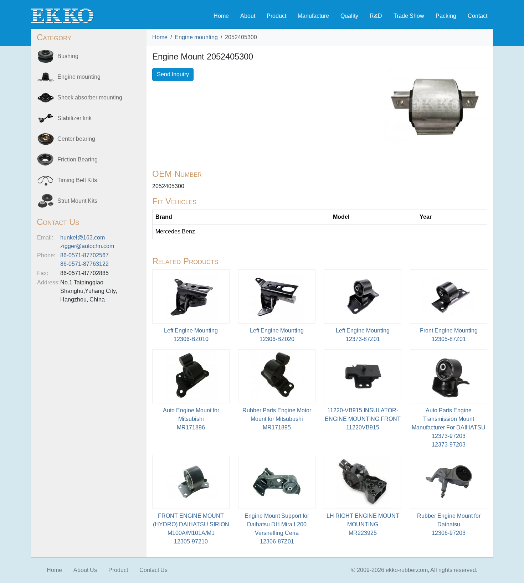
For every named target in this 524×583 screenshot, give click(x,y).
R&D (376, 16)
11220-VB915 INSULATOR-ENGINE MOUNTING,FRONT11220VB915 (363, 418)
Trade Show (409, 16)
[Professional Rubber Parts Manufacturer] (62, 15)
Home (221, 16)
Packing (446, 16)
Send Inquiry (173, 74)
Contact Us (153, 570)
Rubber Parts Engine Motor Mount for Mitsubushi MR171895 (276, 418)
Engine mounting (196, 37)
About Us (85, 570)
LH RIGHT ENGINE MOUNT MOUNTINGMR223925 (363, 524)
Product (276, 16)
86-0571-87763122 (84, 264)
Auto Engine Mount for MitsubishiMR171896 (191, 418)
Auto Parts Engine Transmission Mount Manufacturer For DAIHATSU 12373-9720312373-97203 (449, 427)
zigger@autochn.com (87, 246)
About (247, 16)
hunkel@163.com (82, 237)
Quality (349, 16)
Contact (477, 16)
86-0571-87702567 (84, 255)
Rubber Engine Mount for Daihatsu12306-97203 (449, 524)
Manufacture (313, 16)
